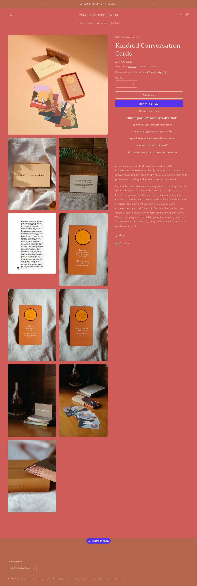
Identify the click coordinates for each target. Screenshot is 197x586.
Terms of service (89, 579)
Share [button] (122, 235)
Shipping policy (105, 579)
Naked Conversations (23, 579)
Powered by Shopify (41, 579)
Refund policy (58, 579)
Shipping (132, 66)
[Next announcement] (152, 4)
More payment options (149, 111)
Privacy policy (73, 579)
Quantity (119, 78)
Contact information (123, 579)
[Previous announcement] (44, 4)
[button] (11, 15)
